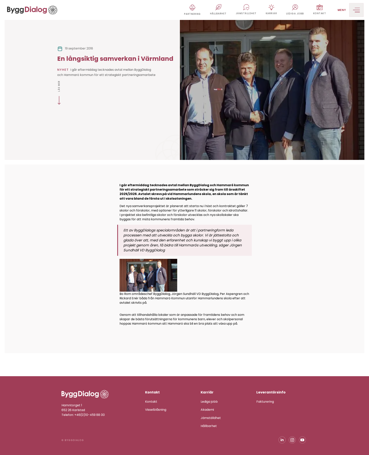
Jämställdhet (211, 418)
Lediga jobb (209, 401)
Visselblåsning (155, 409)
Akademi (207, 409)
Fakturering (265, 401)
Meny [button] (342, 10)
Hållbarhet (209, 426)
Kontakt (151, 401)
